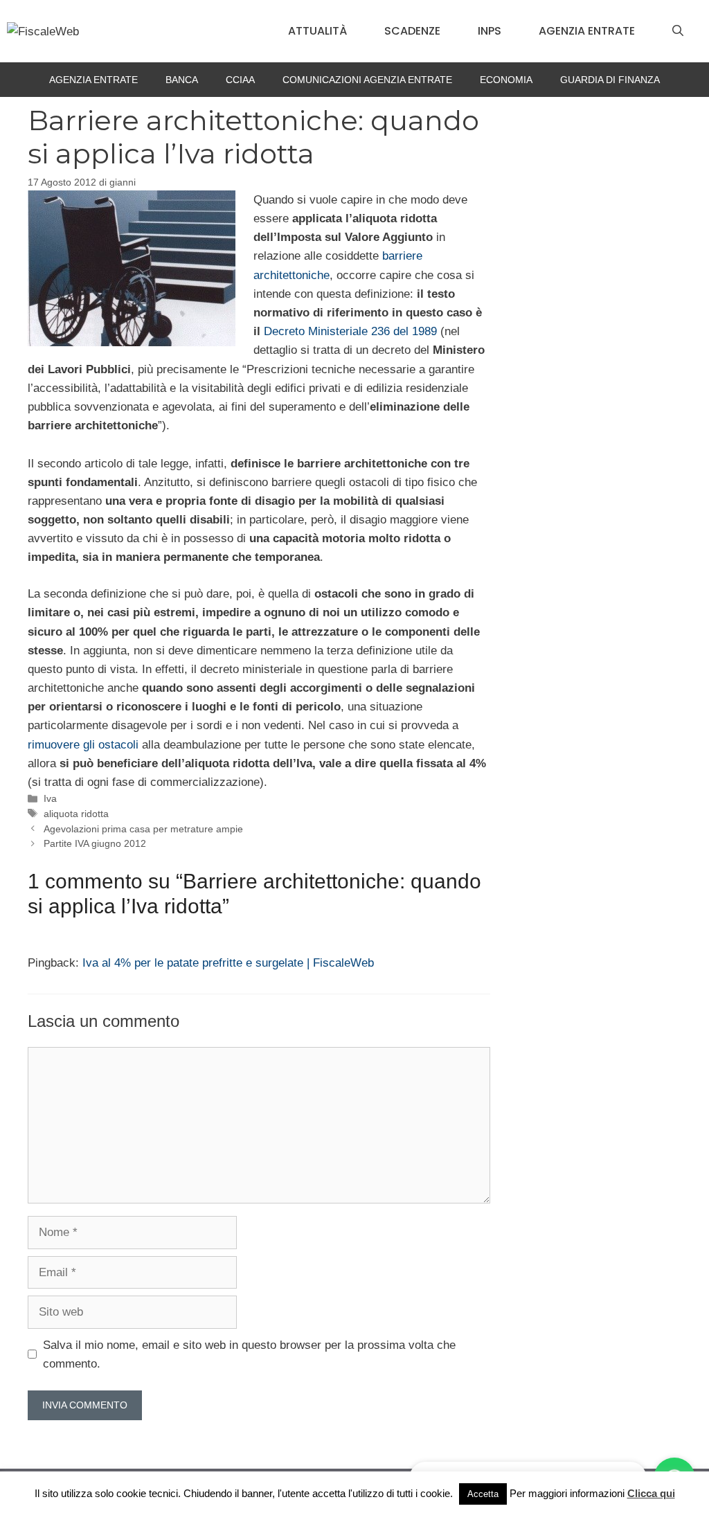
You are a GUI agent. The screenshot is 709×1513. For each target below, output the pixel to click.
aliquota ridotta (76, 813)
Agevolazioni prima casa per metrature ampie (143, 828)
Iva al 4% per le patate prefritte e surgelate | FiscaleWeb (228, 962)
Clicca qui (651, 1493)
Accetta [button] (483, 1494)
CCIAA (240, 79)
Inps (489, 31)
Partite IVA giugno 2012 (95, 843)
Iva (50, 798)
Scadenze (412, 31)
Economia (506, 79)
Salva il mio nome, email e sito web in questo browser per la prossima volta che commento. (249, 1354)
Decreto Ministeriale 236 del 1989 (350, 331)
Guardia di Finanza (610, 79)
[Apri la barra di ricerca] (678, 31)
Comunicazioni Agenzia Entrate (367, 79)
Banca (181, 79)
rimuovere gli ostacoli (83, 744)
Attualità (317, 31)
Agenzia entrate (587, 31)
